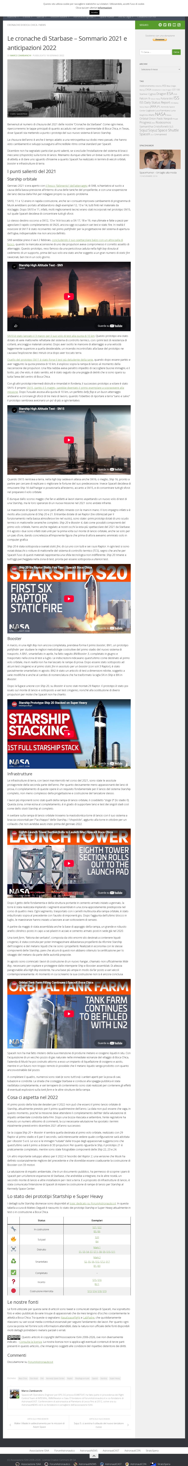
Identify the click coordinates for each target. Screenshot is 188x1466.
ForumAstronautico (64, 1450)
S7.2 (102, 1261)
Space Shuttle (168, 130)
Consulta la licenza (30, 1342)
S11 (113, 1251)
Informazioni (105, 7)
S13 (90, 1291)
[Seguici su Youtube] (174, 25)
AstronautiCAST (111, 1450)
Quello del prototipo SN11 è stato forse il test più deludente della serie (50, 359)
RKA (153, 123)
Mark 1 (97, 1247)
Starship (103, 1378)
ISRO (171, 98)
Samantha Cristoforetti (154, 126)
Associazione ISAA (39, 1450)
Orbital (144, 118)
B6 (99, 1231)
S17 (108, 1261)
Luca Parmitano (162, 110)
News (42, 25)
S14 (94, 1291)
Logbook (150, 110)
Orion (152, 118)
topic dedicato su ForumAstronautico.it (93, 1203)
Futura (164, 98)
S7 (91, 1251)
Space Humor (107, 17)
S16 (99, 1280)
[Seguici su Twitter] (165, 25)
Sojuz (144, 130)
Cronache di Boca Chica (22, 25)
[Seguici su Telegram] (160, 25)
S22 (99, 1227)
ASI (164, 86)
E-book (26, 17)
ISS (176, 98)
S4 (87, 1251)
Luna (173, 110)
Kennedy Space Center (55, 1378)
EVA (175, 94)
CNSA (148, 89)
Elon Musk (34, 1378)
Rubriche (11, 17)
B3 (99, 1266)
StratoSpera (152, 1450)
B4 (97, 1241)
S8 (100, 1251)
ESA (170, 93)
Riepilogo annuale (82, 1378)
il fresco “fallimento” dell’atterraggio (67, 185)
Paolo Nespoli (164, 118)
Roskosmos (163, 122)
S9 (104, 1251)
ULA (152, 134)
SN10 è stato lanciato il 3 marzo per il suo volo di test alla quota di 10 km (51, 336)
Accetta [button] (94, 12)
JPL (158, 106)
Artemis (158, 86)
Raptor (70, 1378)
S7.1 (96, 1251)
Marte (152, 115)
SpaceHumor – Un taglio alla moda (158, 172)
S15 (94, 1280)
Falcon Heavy (155, 99)
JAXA (153, 106)
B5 (95, 1231)
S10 (108, 1251)
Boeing (142, 90)
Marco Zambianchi (20, 55)
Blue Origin (171, 86)
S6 (93, 1261)
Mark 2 (97, 1257)
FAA (42, 1378)
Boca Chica (23, 1378)
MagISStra (144, 115)
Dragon (161, 94)
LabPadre (88, 1317)
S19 (104, 1291)
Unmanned (160, 134)
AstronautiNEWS (89, 1450)
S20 (97, 1237)
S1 (80, 1251)
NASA (160, 114)
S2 (85, 1261)
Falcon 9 (145, 98)
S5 (89, 1261)
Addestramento (147, 85)
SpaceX (95, 1378)
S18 (99, 1291)
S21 (94, 1227)
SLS (171, 126)
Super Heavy (115, 1378)
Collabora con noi (146, 17)
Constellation (156, 90)
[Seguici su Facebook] (169, 25)
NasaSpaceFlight (70, 1317)
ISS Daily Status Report (155, 102)
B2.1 (97, 1284)
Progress (145, 122)
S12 (97, 1261)
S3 (84, 1251)
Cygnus (152, 94)
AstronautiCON (133, 1450)
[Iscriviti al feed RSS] (179, 25)
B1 (95, 1266)
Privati (175, 118)
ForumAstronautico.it (40, 1362)
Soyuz (152, 130)
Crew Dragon (166, 90)
